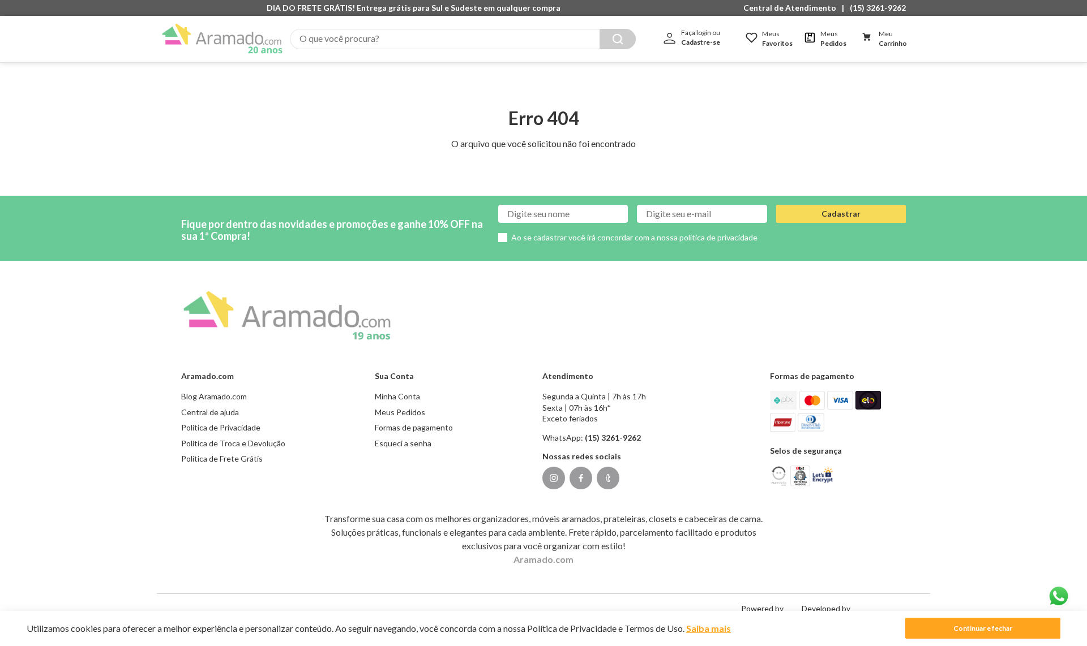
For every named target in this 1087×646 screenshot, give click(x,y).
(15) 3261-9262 (878, 7)
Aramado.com (543, 559)
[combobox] (463, 39)
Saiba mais (708, 628)
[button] (792, 8)
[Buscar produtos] (617, 39)
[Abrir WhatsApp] (1058, 596)
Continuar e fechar (982, 628)
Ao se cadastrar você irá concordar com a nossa (634, 237)
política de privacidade (718, 237)
